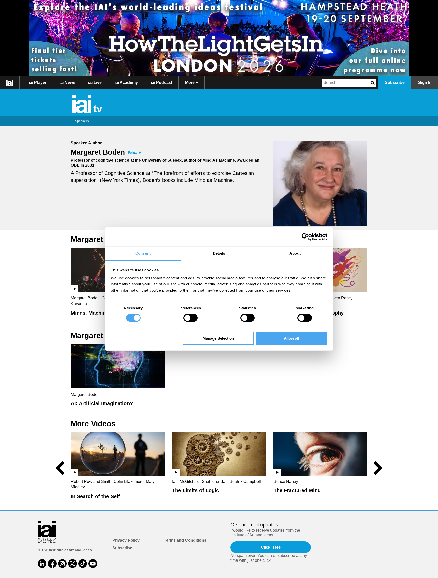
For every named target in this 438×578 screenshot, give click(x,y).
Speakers (82, 121)
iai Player (37, 82)
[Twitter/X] (72, 563)
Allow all (291, 338)
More (190, 82)
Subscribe (395, 82)
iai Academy (126, 82)
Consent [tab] (143, 253)
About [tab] (295, 253)
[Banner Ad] (219, 38)
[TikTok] (82, 563)
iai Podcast (161, 82)
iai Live (95, 82)
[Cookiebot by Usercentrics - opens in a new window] (305, 237)
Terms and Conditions (185, 540)
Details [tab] (219, 253)
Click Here (271, 547)
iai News (67, 82)
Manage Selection (218, 338)
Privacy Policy (126, 540)
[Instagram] (62, 563)
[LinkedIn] (42, 563)
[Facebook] (52, 563)
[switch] (190, 318)
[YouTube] (92, 563)
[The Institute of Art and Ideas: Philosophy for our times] (10, 82)
